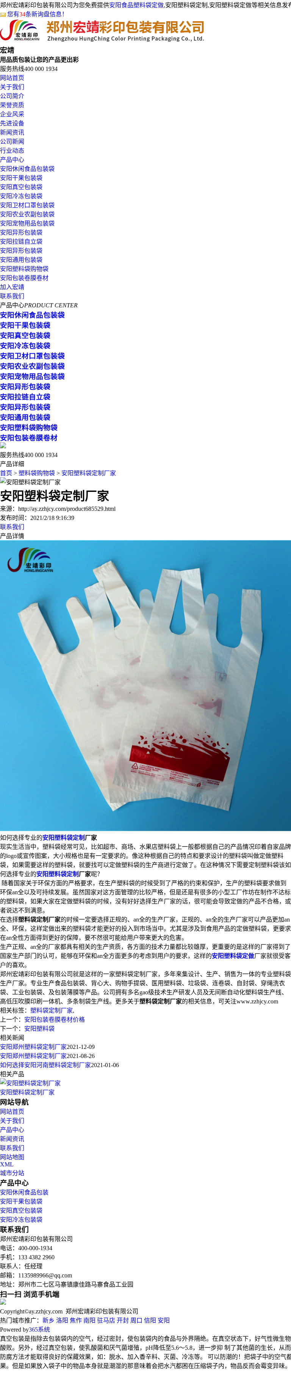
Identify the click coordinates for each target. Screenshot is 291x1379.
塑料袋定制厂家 (51, 1010)
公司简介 (12, 96)
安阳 (164, 1320)
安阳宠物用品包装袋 (27, 223)
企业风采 (12, 114)
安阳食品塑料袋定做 (136, 5)
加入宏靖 (12, 287)
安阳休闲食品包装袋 (27, 169)
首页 (6, 473)
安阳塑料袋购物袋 (24, 269)
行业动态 (12, 150)
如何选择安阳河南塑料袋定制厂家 (45, 1065)
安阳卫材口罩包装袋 (27, 205)
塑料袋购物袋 (37, 473)
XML (7, 1164)
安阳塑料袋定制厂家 (88, 473)
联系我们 (12, 296)
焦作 (76, 1320)
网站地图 (12, 1157)
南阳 (89, 1320)
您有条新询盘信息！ (37, 14)
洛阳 (62, 1320)
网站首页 (12, 78)
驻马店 (106, 1320)
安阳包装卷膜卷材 (24, 278)
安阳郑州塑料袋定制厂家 (33, 1047)
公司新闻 (12, 141)
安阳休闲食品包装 (24, 1192)
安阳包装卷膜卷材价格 (54, 1019)
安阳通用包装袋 (21, 260)
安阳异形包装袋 (21, 232)
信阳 (150, 1320)
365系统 (39, 1329)
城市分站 (12, 1173)
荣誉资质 (12, 105)
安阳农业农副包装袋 (27, 214)
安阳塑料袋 (39, 1028)
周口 (136, 1320)
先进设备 (12, 123)
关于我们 (12, 87)
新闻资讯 (12, 132)
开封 (123, 1320)
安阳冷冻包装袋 (21, 196)
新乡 (48, 1320)
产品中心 (12, 160)
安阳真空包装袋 (21, 187)
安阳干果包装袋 (21, 178)
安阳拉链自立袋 (21, 241)
